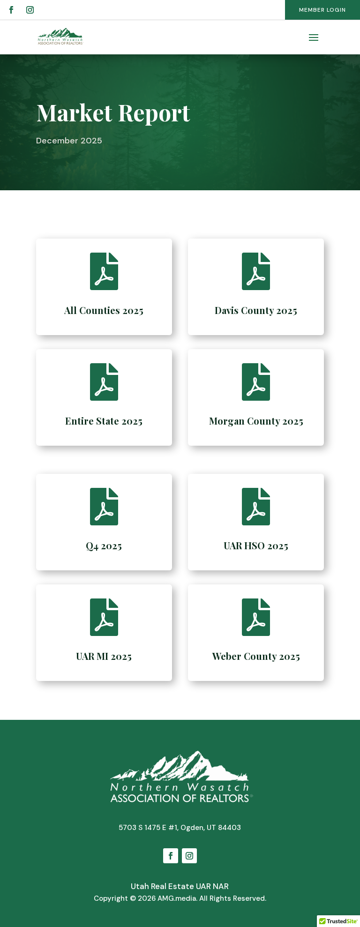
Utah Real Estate (162, 886)
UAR (203, 886)
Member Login (322, 10)
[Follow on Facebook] (11, 9)
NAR (221, 886)
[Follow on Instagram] (30, 9)
